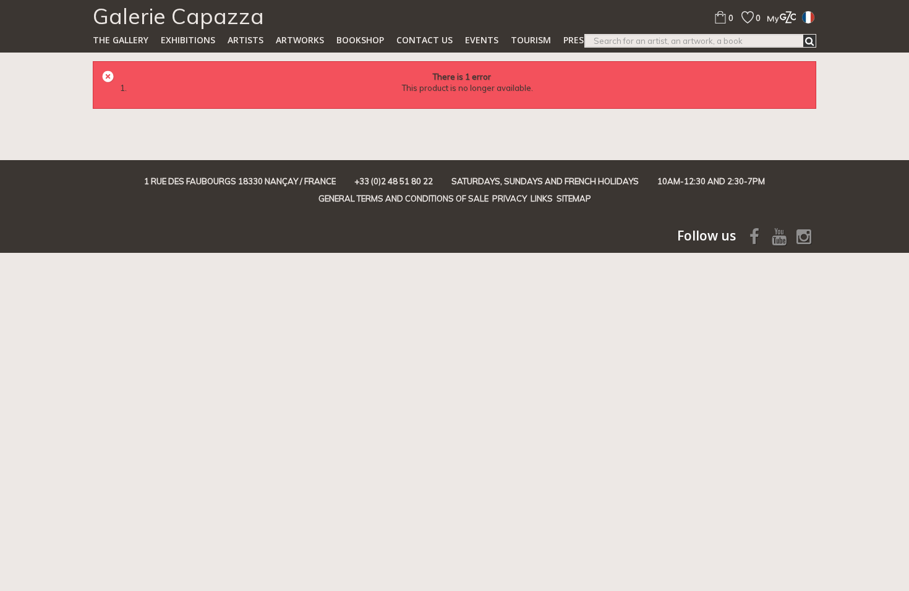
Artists (245, 40)
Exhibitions (188, 40)
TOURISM (531, 40)
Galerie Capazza (178, 16)
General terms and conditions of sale (403, 198)
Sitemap (574, 198)
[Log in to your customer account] (778, 17)
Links (542, 198)
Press (576, 40)
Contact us (424, 40)
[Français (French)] (808, 16)
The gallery (120, 40)
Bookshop (360, 40)
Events (481, 40)
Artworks (300, 40)
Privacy (509, 198)
